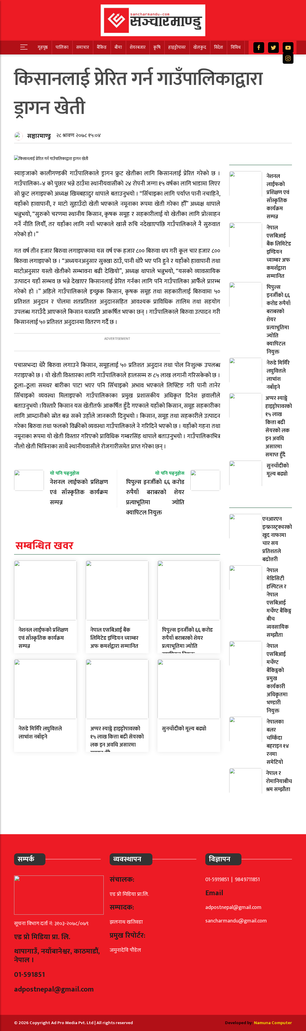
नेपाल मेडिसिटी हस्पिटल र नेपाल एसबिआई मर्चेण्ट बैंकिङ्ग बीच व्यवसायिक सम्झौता (279, 603)
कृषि (156, 47)
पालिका (62, 47)
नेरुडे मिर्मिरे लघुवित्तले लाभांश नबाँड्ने (40, 732)
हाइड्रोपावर (177, 47)
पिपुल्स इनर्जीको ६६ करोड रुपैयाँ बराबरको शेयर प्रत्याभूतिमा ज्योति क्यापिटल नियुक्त (187, 642)
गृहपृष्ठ (43, 47)
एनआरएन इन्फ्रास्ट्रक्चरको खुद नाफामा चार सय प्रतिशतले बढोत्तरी (277, 539)
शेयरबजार (138, 47)
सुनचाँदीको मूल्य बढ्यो (184, 728)
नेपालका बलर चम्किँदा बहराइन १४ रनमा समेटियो (278, 742)
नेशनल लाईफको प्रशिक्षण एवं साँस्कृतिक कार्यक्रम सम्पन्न (43, 638)
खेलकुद (199, 47)
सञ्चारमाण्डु (39, 136)
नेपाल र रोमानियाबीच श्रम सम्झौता (279, 781)
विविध (236, 47)
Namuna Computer (273, 1023)
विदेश (218, 47)
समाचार (82, 47)
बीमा (118, 47)
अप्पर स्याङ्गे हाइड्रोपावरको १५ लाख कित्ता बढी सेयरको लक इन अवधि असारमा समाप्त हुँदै (117, 741)
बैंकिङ (102, 47)
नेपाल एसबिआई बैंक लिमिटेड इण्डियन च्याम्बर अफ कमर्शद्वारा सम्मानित (114, 638)
